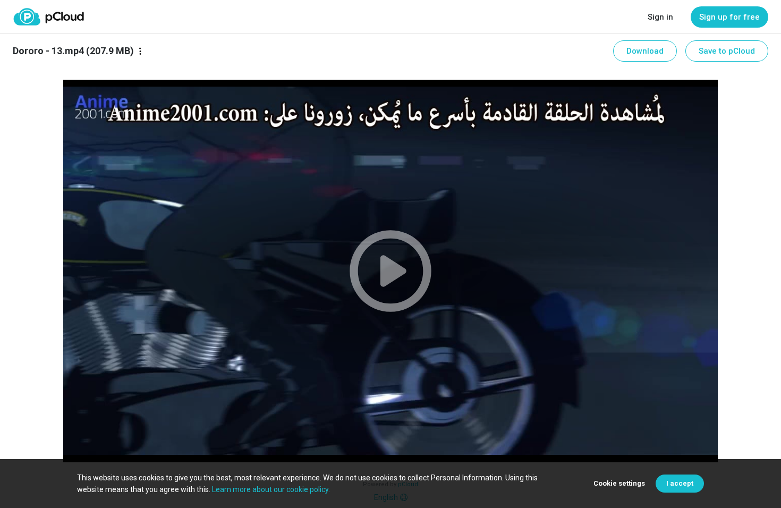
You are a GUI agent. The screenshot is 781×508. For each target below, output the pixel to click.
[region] (390, 271)
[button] (390, 271)
